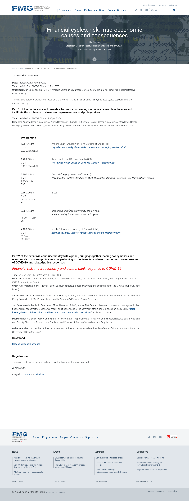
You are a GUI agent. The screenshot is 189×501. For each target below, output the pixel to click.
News (102, 10)
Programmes (65, 10)
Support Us (91, 437)
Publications (90, 10)
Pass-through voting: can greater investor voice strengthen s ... (27, 459)
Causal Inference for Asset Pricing (150, 458)
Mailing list (173, 5)
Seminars (122, 10)
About (36, 437)
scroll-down (95, 59)
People (78, 10)
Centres (151, 491)
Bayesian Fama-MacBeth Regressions (152, 470)
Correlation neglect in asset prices (109, 458)
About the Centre (149, 5)
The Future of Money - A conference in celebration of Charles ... (70, 466)
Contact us (76, 437)
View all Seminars (101, 481)
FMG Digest (162, 5)
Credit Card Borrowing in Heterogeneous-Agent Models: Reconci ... (111, 472)
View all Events (59, 481)
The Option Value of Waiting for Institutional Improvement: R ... (149, 464)
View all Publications (144, 481)
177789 (26, 374)
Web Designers (51, 492)
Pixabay (40, 374)
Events (111, 10)
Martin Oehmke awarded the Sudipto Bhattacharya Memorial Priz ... (28, 466)
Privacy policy (172, 491)
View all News (17, 481)
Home (14, 68)
